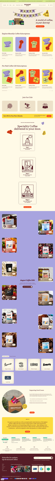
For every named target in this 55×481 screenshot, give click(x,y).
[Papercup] (8, 365)
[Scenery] (47, 365)
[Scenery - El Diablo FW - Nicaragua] (41, 279)
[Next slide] (52, 58)
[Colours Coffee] (34, 365)
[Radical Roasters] (21, 365)
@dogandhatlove (13, 472)
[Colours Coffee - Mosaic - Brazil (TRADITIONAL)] (41, 327)
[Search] (49, 5)
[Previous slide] (50, 58)
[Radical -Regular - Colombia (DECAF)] (41, 350)
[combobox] (44, 5)
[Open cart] (52, 5)
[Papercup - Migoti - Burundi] (4, 226)
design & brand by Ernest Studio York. (16, 476)
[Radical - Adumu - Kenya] (41, 232)
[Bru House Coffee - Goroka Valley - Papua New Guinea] (4, 274)
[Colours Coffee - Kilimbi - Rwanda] (4, 250)
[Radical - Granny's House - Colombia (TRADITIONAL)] (41, 303)
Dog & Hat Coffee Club (7, 476)
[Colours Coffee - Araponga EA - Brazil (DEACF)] (4, 345)
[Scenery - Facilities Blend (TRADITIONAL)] (4, 321)
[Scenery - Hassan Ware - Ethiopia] (41, 256)
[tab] (5, 356)
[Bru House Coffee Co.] (8, 378)
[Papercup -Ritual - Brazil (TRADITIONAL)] (4, 297)
